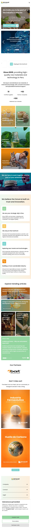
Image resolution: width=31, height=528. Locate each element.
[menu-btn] (29, 2)
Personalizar (15, 521)
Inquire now (15, 187)
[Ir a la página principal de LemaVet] (5, 2)
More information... (15, 45)
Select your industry (9, 25)
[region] (15, 514)
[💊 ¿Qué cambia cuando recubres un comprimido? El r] (15, 409)
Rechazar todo (15, 525)
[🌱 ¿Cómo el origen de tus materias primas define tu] (15, 448)
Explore (24, 358)
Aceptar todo (15, 517)
